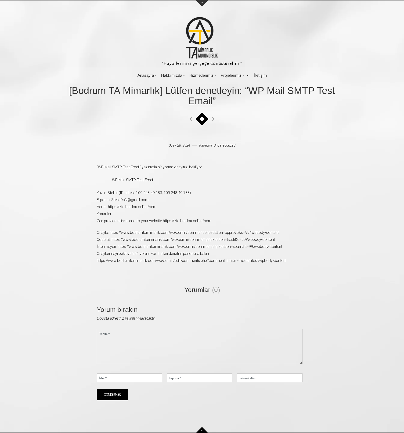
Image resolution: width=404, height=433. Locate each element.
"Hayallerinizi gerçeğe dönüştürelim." (202, 63)
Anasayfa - (146, 75)
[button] (247, 75)
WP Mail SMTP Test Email (133, 180)
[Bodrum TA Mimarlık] (202, 37)
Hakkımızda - (173, 75)
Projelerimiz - (232, 75)
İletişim (260, 75)
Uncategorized (224, 145)
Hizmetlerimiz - (202, 75)
